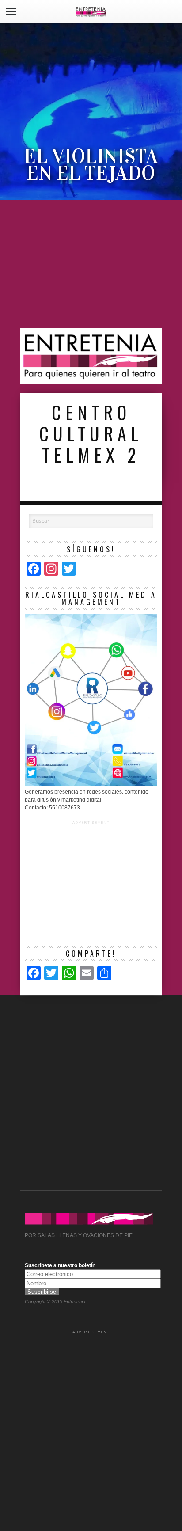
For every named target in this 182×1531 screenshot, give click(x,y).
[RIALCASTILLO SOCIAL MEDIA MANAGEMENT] (91, 784)
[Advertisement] (91, 264)
